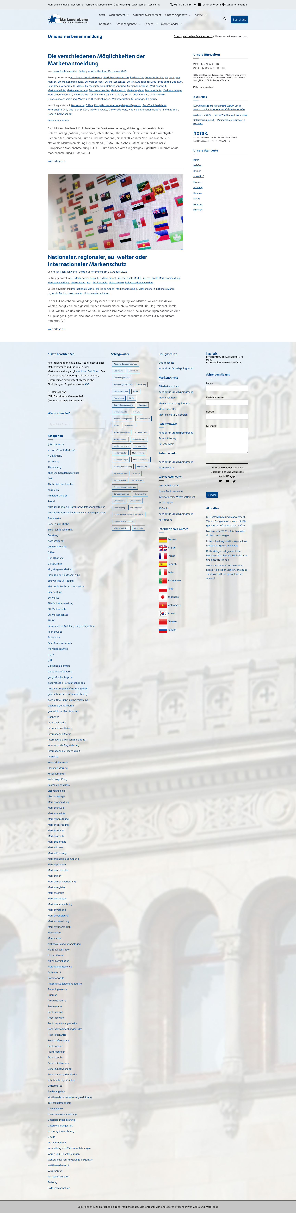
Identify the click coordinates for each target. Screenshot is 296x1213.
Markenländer (169, 24)
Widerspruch (139, 4)
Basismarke (136, 77)
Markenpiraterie (57, 864)
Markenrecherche (99, 90)
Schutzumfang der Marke (62, 1074)
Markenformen (56, 830)
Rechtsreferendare (58, 1040)
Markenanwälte (56, 90)
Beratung (53, 535)
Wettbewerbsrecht (58, 1165)
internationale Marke (83, 288)
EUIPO (130, 81)
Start (102, 15)
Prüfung (136, 473)
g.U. (50, 660)
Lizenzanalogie (56, 790)
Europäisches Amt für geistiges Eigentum (158, 81)
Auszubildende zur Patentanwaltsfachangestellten (76, 506)
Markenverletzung (58, 915)
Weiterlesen (55, 161)
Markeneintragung (77, 90)
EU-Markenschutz (115, 81)
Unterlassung (119, 508)
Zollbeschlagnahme (59, 1187)
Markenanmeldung (58, 4)
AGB (86, 384)
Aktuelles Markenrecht (147, 15)
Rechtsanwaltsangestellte (62, 1023)
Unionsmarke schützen (97, 293)
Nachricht (211, 425)
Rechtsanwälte (56, 1017)
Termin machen (204, 87)
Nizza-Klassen (56, 955)
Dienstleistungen (121, 391)
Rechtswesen (55, 1046)
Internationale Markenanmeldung (161, 278)
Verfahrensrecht (57, 1142)
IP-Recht (163, 508)
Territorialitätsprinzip (59, 1102)
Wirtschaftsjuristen (58, 1176)
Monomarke (54, 938)
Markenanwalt (158, 85)
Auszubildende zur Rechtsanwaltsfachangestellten (77, 512)
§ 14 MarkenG (56, 444)
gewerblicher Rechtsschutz (63, 711)
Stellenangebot (56, 1091)
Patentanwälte (56, 977)
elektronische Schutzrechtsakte (66, 586)
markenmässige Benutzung (63, 858)
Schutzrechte (140, 494)
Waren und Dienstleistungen (94, 98)
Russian (171, 629)
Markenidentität (57, 841)
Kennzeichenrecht (58, 762)
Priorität (52, 994)
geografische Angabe (60, 677)
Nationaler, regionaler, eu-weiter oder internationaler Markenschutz (97, 260)
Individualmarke (57, 722)
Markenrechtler (167, 409)
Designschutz (166, 362)
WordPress (212, 1206)
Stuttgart (197, 209)
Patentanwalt (166, 443)
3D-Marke (53, 461)
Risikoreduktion (56, 1051)
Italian (171, 572)
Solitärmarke (55, 1085)
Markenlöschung (57, 853)
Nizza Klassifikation (59, 949)
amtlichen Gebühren (87, 371)
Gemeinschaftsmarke (60, 671)
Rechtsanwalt (55, 1012)
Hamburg (197, 187)
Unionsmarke (157, 94)
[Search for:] (77, 424)
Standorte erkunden (236, 4)
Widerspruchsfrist (121, 528)
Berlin (196, 159)
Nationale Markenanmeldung (89, 94)
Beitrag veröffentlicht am (103, 71)
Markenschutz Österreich (173, 414)
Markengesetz (56, 836)
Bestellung (239, 19)
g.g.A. (51, 654)
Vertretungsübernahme (98, 4)
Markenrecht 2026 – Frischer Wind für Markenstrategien (220, 115)
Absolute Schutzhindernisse (125, 364)
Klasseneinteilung (95, 85)
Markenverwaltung (58, 921)
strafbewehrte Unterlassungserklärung (70, 1097)
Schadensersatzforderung (125, 487)
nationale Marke (165, 288)
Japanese (173, 596)
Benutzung (133, 371)
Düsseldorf (198, 176)
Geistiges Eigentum (59, 665)
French (171, 555)
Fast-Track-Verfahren (60, 85)
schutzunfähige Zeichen (61, 1080)
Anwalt (52, 501)
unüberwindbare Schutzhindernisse (129, 514)
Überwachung (122, 4)
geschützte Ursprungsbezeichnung (68, 699)
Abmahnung (54, 467)
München (197, 204)
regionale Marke (57, 293)
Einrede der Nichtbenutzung (64, 574)
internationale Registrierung (63, 745)
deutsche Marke (154, 77)
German (172, 539)
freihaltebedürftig (58, 648)
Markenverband (57, 909)
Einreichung (119, 398)
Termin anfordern (211, 4)
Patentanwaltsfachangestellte (65, 983)
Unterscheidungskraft (60, 1125)
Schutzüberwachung (137, 94)
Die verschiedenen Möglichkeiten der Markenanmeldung (96, 60)
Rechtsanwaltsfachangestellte (65, 1028)
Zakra (196, 1206)
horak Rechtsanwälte (65, 71)
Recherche (77, 4)
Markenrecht (117, 15)
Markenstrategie (172, 90)
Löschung (154, 4)
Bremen (197, 171)
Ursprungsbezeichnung (61, 1131)
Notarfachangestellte (60, 966)
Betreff (210, 411)
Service (149, 24)
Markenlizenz (55, 847)
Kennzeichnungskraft (123, 419)
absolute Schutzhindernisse (86, 77)
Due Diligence (56, 557)
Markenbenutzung (58, 818)
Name (209, 383)
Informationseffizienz (60, 728)
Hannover (198, 193)
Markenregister (135, 90)
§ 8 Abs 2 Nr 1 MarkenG (61, 450)
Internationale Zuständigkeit (64, 750)
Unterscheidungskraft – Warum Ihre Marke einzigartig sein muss (219, 121)
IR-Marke (78, 85)
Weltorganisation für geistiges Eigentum (134, 98)
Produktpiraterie (57, 1000)
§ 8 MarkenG (55, 455)
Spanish (172, 563)
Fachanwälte (55, 631)
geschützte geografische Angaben (68, 688)
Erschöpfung (55, 592)
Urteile (51, 1136)
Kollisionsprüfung (116, 85)
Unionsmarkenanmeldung (62, 98)
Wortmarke (138, 528)
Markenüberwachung (60, 94)
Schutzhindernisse (58, 1063)
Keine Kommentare (58, 120)
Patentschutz (166, 467)
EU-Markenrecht (94, 81)
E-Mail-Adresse (215, 397)
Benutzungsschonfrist (60, 529)
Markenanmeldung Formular (174, 403)
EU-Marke (53, 597)
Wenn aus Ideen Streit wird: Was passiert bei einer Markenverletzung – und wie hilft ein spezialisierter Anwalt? (227, 572)
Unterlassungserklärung (61, 1119)
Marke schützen (105, 288)
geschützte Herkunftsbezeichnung (68, 694)
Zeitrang (52, 1182)
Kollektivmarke (56, 773)
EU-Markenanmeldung (70, 81)
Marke (116, 425)
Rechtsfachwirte (57, 1034)
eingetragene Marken (60, 569)
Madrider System (78, 109)
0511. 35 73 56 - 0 (185, 4)
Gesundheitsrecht (169, 485)
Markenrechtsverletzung (62, 881)
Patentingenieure (57, 989)
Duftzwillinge (55, 563)
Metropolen (54, 932)
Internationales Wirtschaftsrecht (177, 496)
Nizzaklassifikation (58, 960)
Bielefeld (197, 165)
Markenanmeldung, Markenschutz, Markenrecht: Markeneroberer (136, 1206)
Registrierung (137, 480)
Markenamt (129, 425)
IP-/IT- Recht (166, 502)
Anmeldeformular (57, 495)
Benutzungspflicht (58, 523)
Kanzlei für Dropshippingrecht (176, 368)
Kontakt (104, 24)
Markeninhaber (120, 439)
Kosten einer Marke (59, 784)
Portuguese (174, 580)
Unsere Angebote (176, 15)
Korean (171, 613)
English (172, 547)
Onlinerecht (54, 972)
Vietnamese (174, 604)
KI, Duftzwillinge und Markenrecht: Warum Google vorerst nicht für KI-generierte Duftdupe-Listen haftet (219, 107)
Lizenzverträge (56, 796)
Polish (171, 588)
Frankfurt (197, 182)
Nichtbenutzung (120, 473)
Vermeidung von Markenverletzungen (69, 1148)
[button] (127, 14)
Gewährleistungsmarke (61, 705)
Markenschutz (153, 90)
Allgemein (53, 489)
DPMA (89, 105)
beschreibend (56, 540)
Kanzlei (199, 15)
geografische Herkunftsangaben (66, 682)
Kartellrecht (165, 519)
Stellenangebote (126, 24)
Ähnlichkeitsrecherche (116, 77)
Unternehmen (136, 508)
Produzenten (55, 1006)
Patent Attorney (168, 438)
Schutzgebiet (115, 94)
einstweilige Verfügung (61, 580)
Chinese (172, 621)
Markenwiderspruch (59, 926)
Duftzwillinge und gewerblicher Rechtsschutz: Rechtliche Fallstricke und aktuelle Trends (227, 555)
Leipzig (196, 198)
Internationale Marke (129, 278)
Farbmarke (54, 637)
